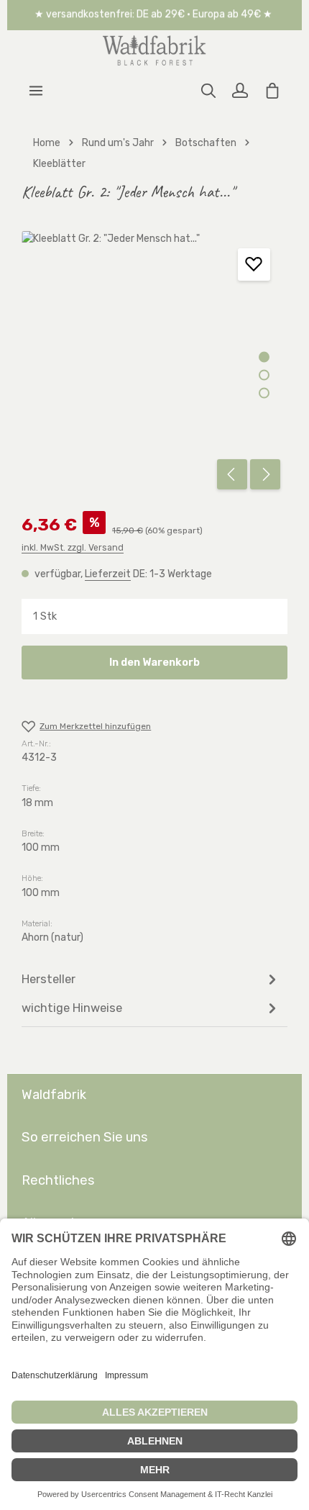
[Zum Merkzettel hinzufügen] (254, 264)
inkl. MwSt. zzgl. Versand (73, 548)
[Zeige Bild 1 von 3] (264, 357)
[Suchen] (208, 90)
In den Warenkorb (154, 662)
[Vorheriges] (232, 474)
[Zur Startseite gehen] (154, 50)
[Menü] (36, 90)
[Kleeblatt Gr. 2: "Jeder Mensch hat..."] (154, 364)
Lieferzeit (108, 574)
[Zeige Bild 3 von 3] (264, 393)
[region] (154, 364)
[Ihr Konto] (240, 90)
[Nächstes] (265, 474)
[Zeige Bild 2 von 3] (264, 375)
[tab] (151, 979)
